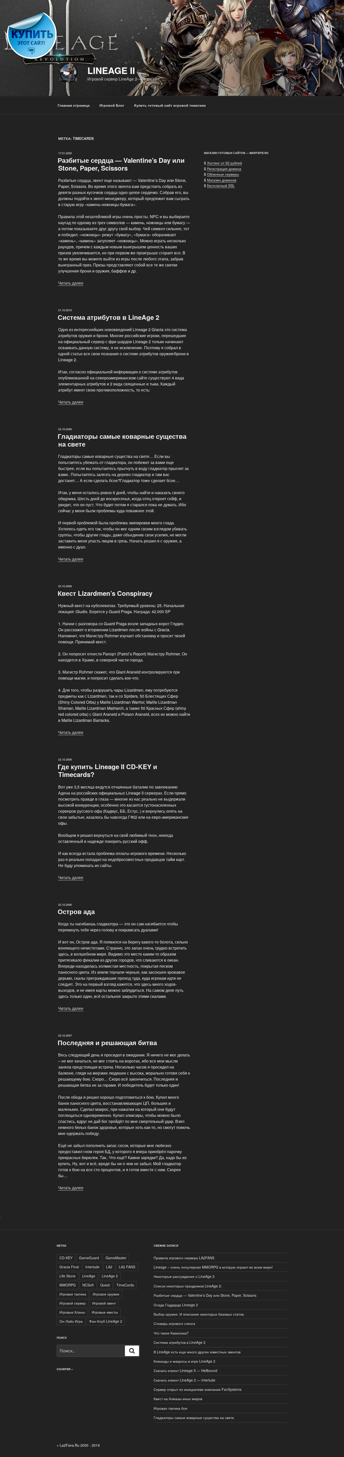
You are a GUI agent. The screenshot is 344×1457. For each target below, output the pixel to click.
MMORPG (67, 1284)
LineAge (88, 1275)
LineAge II (111, 70)
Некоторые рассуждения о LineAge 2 (184, 1276)
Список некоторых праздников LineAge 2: (188, 1285)
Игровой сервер (72, 1303)
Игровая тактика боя (170, 1408)
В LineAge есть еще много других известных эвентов (197, 1351)
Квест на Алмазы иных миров (178, 1398)
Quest (105, 1284)
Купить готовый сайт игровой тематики (170, 105)
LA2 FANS (127, 1266)
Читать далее (70, 283)
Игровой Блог (111, 105)
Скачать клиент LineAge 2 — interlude (184, 1380)
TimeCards (125, 1284)
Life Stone (67, 1275)
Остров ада (76, 911)
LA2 (109, 1266)
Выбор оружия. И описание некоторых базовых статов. (199, 1314)
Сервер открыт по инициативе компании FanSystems (198, 1389)
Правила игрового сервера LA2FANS (184, 1257)
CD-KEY (66, 1257)
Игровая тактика (72, 1293)
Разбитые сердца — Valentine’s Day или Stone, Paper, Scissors (121, 164)
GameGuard (89, 1257)
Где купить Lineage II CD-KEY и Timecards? (107, 770)
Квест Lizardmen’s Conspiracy (105, 593)
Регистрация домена (224, 168)
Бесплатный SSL (221, 185)
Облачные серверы (223, 174)
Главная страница (74, 105)
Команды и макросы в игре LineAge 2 (184, 1361)
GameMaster (116, 1257)
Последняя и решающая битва (107, 1042)
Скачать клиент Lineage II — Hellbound (185, 1370)
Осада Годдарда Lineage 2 (176, 1304)
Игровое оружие (106, 1293)
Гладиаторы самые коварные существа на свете (122, 440)
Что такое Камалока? (171, 1332)
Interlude (92, 1266)
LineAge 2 (110, 1275)
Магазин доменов (221, 179)
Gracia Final (69, 1266)
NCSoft (88, 1284)
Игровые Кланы (72, 1312)
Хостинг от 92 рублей (224, 162)
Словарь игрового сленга (174, 1323)
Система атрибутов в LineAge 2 (108, 317)
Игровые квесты (105, 1312)
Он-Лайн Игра (71, 1321)
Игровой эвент (104, 1303)
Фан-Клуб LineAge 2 (105, 1321)
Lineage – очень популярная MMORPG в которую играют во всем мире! (213, 1267)
